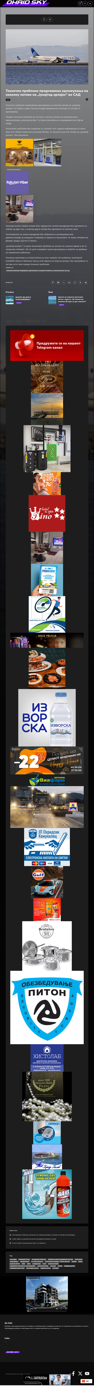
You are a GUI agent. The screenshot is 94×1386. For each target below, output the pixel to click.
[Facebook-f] (73, 1373)
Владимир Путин (24, 1259)
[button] (6, 1341)
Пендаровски (24, 1261)
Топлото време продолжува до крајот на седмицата (29, 1243)
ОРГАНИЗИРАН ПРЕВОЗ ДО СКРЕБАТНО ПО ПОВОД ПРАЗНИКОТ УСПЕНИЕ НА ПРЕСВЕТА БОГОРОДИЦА (43, 1235)
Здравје (19, 303)
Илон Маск (78, 1259)
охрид (60, 1266)
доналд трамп (15, 1264)
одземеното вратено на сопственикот (22, 1266)
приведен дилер (69, 1266)
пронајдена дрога (32, 1268)
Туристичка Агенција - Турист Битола (57, 1261)
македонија (37, 1264)
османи (53, 1266)
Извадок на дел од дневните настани (60, 1259)
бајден (74, 1261)
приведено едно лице (17, 1268)
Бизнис (61, 305)
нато (44, 1264)
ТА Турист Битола (37, 1261)
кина (28, 1264)
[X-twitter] (80, 1373)
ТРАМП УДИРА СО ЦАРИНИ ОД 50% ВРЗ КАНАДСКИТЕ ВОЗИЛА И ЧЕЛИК (34, 1239)
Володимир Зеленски (39, 1259)
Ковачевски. (14, 1261)
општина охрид (43, 1266)
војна (80, 1261)
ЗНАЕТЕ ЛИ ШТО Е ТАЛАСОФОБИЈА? (23, 298)
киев (23, 1264)
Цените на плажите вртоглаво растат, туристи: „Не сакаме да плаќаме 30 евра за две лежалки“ (72, 299)
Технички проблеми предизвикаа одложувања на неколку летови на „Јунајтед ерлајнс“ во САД (37, 270)
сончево (55, 1268)
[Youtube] (87, 1373)
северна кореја (45, 1268)
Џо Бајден (13, 1259)
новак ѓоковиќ (53, 1264)
